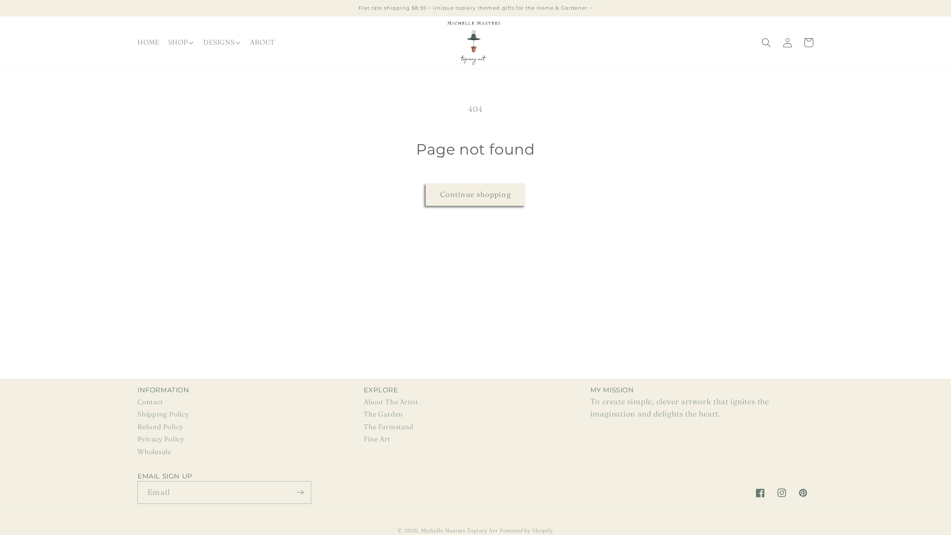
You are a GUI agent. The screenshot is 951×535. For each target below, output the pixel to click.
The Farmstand (388, 426)
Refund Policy (160, 426)
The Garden (383, 414)
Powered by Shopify (526, 530)
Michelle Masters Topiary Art (459, 530)
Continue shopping (475, 194)
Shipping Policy (163, 414)
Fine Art (377, 439)
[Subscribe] (300, 492)
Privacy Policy (161, 439)
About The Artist (391, 402)
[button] (180, 43)
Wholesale (154, 451)
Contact (150, 402)
